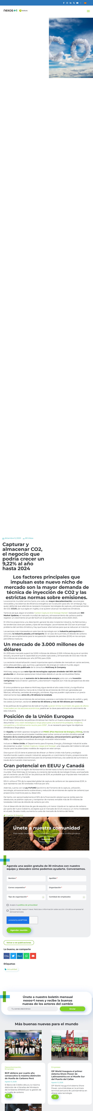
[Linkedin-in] (70, 3)
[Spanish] (85, 3)
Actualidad (12, 969)
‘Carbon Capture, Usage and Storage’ (39, 746)
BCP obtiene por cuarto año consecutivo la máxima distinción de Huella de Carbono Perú (23, 1076)
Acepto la (23, 905)
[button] (88, 11)
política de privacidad (27, 905)
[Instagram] (67, 3)
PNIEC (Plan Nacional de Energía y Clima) (62, 732)
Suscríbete (47, 839)
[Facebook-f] (64, 3)
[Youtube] (77, 3)
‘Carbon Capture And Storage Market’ (51, 613)
